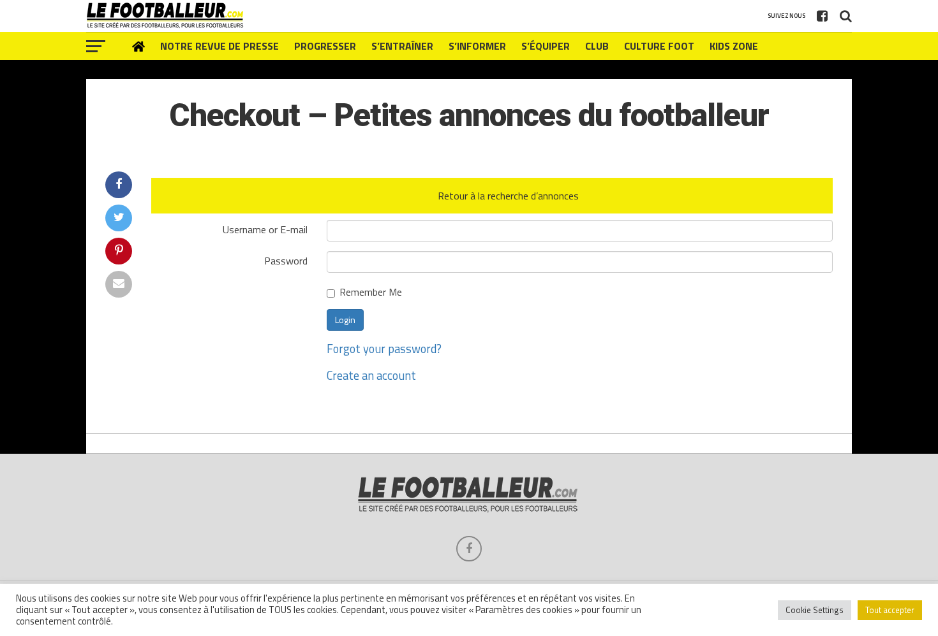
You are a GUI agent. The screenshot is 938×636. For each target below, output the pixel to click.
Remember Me (370, 293)
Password (286, 259)
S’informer (477, 46)
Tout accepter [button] (889, 609)
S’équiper (545, 46)
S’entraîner (402, 46)
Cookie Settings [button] (814, 609)
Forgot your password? (384, 349)
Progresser (325, 46)
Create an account (371, 375)
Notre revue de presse (219, 46)
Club (597, 46)
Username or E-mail (265, 228)
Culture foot (659, 46)
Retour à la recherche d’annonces (508, 195)
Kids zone (734, 46)
